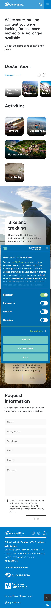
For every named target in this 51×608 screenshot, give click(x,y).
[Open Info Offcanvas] (47, 597)
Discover (9, 75)
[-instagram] (38, 533)
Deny (25, 357)
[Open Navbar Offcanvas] (47, 4)
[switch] (44, 303)
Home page (23, 45)
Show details (36, 331)
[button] (44, 75)
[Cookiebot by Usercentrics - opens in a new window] (30, 248)
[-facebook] (33, 533)
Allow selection (25, 348)
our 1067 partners (20, 262)
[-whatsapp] (44, 533)
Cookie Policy (26, 596)
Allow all (25, 339)
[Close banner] (47, 248)
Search (8, 49)
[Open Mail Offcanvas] (47, 604)
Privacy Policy (33, 370)
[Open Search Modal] (40, 4)
